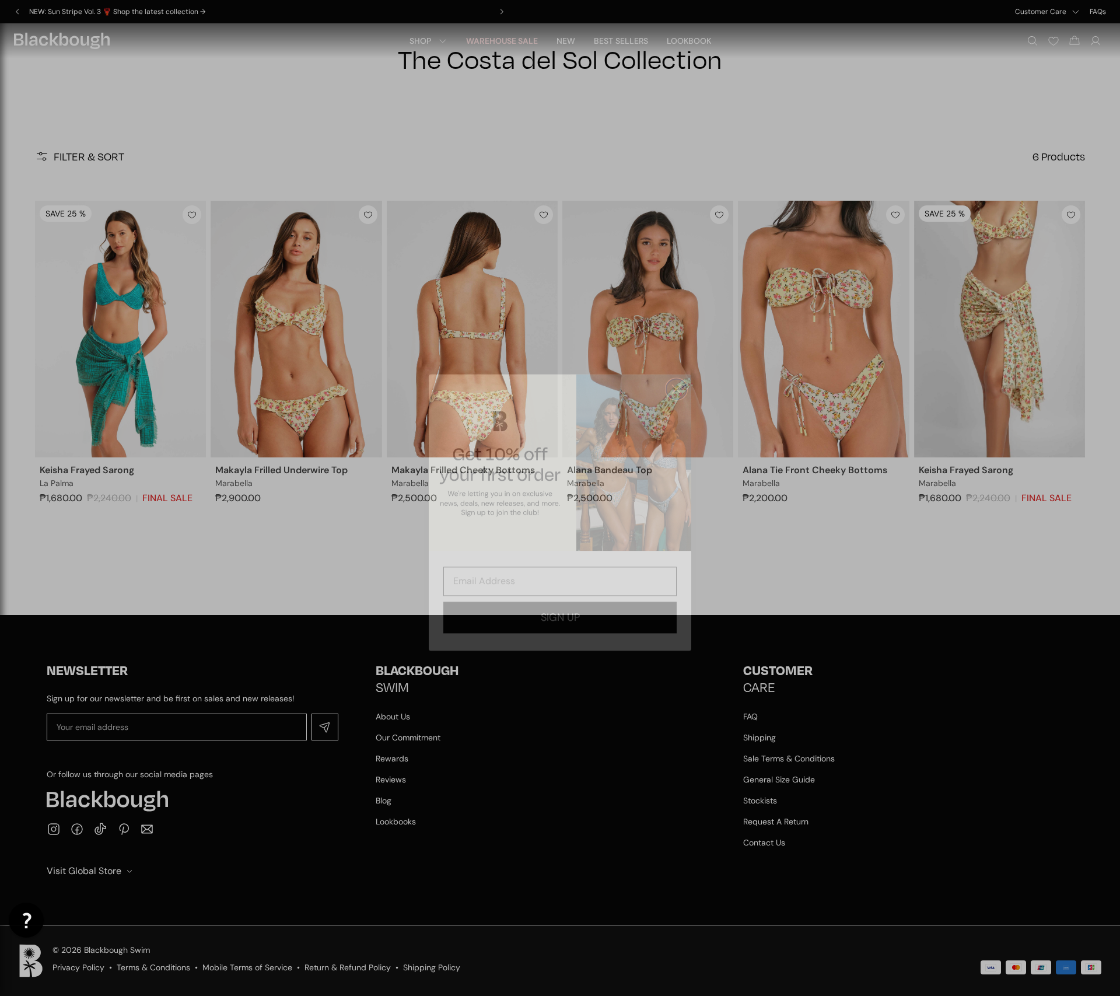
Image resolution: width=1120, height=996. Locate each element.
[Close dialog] (676, 375)
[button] (26, 920)
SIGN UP (560, 603)
